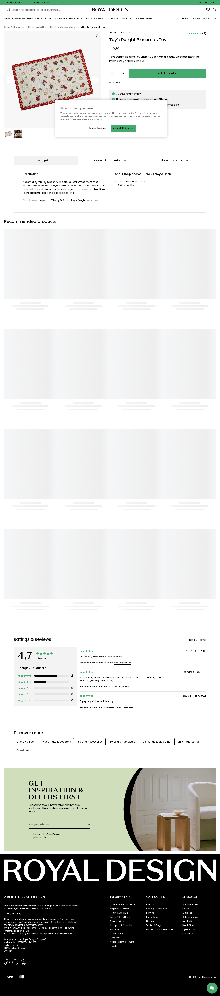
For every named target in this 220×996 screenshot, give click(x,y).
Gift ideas (187, 913)
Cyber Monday (189, 929)
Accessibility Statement (122, 942)
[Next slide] (94, 79)
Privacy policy (117, 921)
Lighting (150, 913)
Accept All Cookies (123, 128)
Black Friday (188, 925)
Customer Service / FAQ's (122, 905)
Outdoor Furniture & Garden (160, 929)
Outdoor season (190, 917)
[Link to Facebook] (15, 962)
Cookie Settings (98, 128)
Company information (121, 925)
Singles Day (188, 921)
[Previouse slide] (10, 79)
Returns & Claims (119, 913)
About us (114, 929)
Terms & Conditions (120, 917)
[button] (207, 2)
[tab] (46, 160)
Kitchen (150, 921)
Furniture (150, 905)
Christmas (187, 934)
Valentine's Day (190, 905)
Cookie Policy (116, 934)
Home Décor (152, 917)
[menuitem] (7, 18)
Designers (115, 938)
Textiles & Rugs (154, 925)
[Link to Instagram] (23, 962)
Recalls (114, 946)
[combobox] (207, 2)
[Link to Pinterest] (7, 962)
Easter (185, 909)
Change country (12, 913)
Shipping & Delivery (119, 909)
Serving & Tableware (156, 909)
